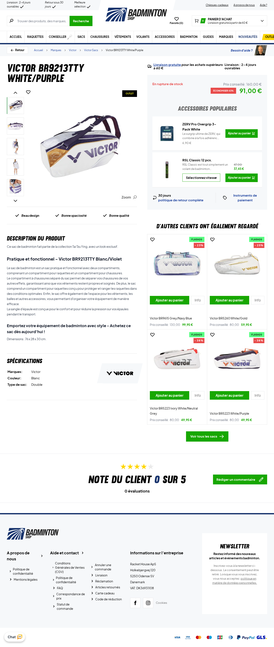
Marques (226, 37)
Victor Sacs (91, 50)
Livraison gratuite (167, 64)
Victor (72, 50)
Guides (208, 37)
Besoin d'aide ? (242, 50)
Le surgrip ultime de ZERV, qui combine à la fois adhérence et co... (201, 136)
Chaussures (99, 37)
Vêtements (123, 37)
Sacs (81, 37)
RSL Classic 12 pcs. (197, 160)
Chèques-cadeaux (217, 5)
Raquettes (35, 37)
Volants (142, 37)
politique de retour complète (180, 200)
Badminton (189, 37)
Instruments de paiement (245, 197)
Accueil (16, 37)
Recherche (81, 21)
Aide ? (263, 5)
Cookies (161, 602)
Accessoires (165, 37)
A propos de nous (244, 5)
